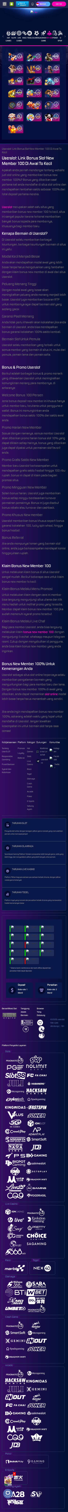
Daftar (59, 4)
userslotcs (44, 761)
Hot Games (8, 39)
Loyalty (21, 753)
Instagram (56, 750)
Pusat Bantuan (8, 764)
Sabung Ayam (30, 808)
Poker (55, 38)
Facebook (56, 758)
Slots (13, 38)
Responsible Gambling (7, 758)
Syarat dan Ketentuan (6, 771)
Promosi (21, 748)
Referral (21, 758)
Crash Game (43, 39)
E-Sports (61, 39)
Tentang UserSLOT (6, 750)
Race (24, 38)
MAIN (16, 56)
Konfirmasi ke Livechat (44, 751)
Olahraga (36, 38)
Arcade (49, 38)
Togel (29, 38)
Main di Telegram (22, 4)
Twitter (57, 766)
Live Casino (19, 39)
